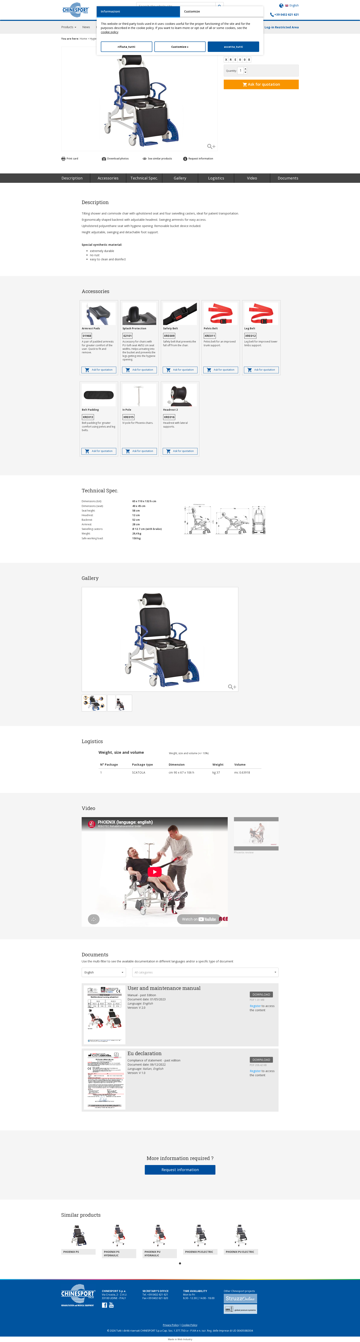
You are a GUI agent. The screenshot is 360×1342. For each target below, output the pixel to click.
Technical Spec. (144, 178)
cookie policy (109, 32)
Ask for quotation (263, 84)
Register (256, 1006)
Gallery (180, 178)
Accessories (108, 178)
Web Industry (185, 1339)
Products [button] (67, 27)
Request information (180, 1169)
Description (71, 178)
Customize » (180, 47)
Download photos (118, 158)
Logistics (216, 178)
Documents (288, 178)
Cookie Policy (189, 1325)
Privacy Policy (171, 1325)
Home (83, 38)
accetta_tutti (233, 47)
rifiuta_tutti (126, 47)
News (86, 27)
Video (252, 178)
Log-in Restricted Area (282, 27)
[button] (104, 972)
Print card (72, 158)
